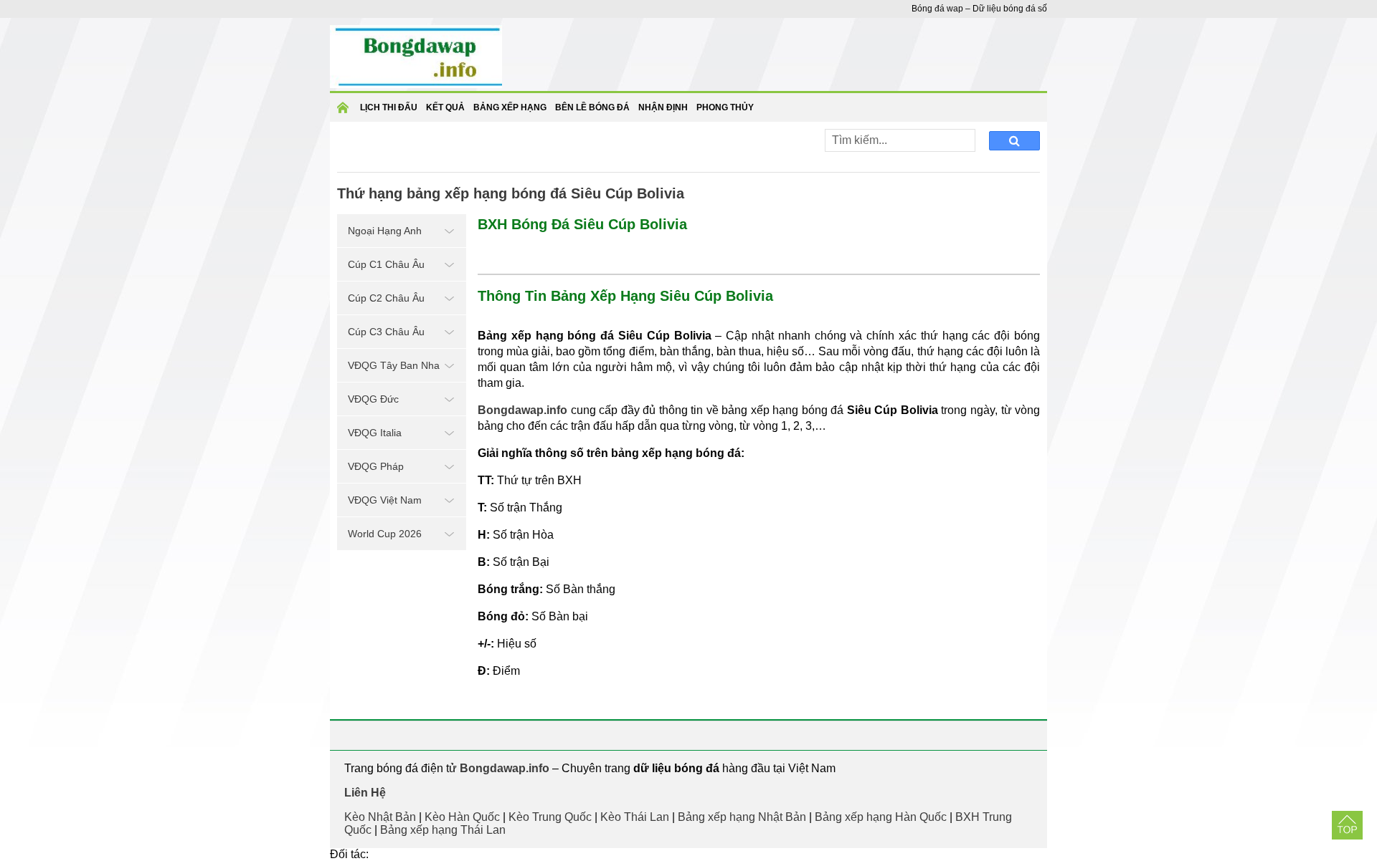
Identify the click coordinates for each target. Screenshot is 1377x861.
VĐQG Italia (375, 432)
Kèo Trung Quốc (550, 817)
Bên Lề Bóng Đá (592, 107)
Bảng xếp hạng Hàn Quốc (881, 817)
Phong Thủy (725, 107)
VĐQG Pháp (376, 466)
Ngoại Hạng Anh (385, 230)
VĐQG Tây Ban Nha (394, 365)
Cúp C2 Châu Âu (386, 298)
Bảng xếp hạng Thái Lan (443, 830)
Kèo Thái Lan (634, 817)
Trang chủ (345, 112)
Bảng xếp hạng (509, 107)
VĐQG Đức (373, 399)
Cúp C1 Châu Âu (386, 264)
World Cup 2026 (385, 533)
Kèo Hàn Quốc (462, 817)
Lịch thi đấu (388, 107)
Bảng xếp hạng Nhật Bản (742, 817)
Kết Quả (445, 107)
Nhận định (663, 107)
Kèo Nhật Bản (380, 817)
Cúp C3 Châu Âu (386, 331)
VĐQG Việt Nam (385, 500)
